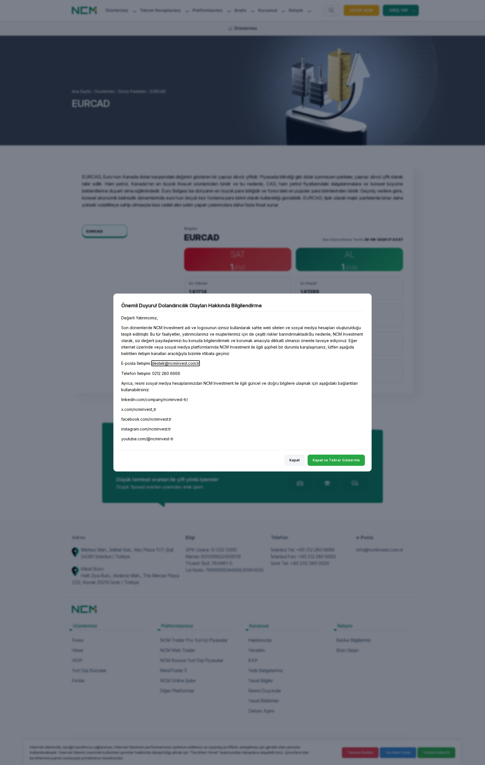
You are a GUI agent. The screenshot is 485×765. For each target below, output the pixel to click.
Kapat (294, 459)
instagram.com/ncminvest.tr (146, 429)
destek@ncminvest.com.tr (175, 363)
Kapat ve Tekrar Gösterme (336, 459)
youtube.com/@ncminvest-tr (147, 438)
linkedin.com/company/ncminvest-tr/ (154, 399)
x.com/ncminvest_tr (138, 409)
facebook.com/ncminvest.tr (146, 419)
